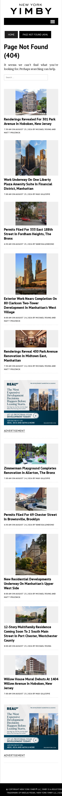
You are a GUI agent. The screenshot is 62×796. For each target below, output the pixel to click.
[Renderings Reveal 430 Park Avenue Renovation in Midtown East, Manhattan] (31, 345)
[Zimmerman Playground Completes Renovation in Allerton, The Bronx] (31, 462)
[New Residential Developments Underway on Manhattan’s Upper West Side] (31, 573)
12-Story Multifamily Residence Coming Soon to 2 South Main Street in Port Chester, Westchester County (30, 634)
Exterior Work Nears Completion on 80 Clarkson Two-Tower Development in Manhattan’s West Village (30, 305)
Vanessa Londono (45, 244)
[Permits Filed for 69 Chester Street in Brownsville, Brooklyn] (31, 508)
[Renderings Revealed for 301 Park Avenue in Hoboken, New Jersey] (31, 113)
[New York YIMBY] (31, 9)
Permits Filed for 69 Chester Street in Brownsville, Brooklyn (30, 516)
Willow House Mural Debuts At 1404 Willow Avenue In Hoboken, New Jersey (31, 683)
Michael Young (43, 646)
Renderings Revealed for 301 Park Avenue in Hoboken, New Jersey (29, 121)
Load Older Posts (31, 772)
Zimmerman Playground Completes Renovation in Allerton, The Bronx (30, 470)
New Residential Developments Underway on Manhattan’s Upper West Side (28, 583)
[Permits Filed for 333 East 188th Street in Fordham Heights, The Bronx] (31, 223)
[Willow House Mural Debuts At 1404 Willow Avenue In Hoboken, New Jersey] (31, 673)
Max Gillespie (43, 194)
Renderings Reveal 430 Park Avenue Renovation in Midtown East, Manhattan (31, 356)
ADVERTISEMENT (14, 430)
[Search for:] (26, 77)
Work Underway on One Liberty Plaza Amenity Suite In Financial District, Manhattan (28, 184)
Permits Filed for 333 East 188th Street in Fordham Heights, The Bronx (28, 234)
